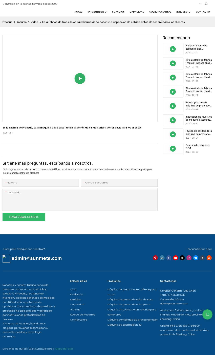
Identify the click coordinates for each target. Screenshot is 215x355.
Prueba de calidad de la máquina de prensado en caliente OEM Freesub (199, 132)
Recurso (22, 22)
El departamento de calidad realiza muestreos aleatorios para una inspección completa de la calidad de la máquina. (198, 47)
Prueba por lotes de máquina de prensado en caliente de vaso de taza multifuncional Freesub (198, 104)
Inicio (73, 289)
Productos (76, 294)
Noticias (75, 309)
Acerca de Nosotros (82, 314)
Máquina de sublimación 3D (125, 324)
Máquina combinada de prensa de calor (133, 319)
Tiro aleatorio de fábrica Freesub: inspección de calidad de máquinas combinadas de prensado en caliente (199, 90)
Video (34, 22)
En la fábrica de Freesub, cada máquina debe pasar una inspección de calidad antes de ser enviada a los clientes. (113, 22)
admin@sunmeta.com (174, 303)
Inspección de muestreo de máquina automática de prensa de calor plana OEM (199, 118)
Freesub (7, 22)
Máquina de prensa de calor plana (129, 304)
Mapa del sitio (64, 348)
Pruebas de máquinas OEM (197, 147)
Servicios (75, 299)
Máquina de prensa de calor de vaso (130, 299)
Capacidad (77, 304)
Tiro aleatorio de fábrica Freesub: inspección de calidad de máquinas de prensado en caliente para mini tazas (199, 61)
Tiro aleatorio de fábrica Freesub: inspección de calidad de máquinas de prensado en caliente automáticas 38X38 (199, 75)
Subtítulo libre (44, 348)
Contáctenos (78, 319)
